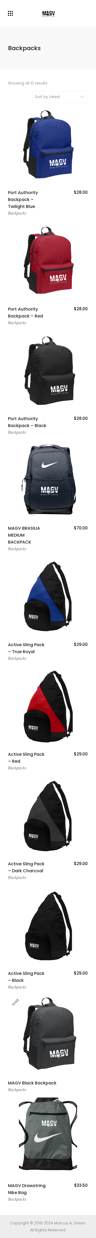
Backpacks (17, 213)
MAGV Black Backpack (32, 1083)
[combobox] (60, 97)
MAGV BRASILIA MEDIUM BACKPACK (24, 535)
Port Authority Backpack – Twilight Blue (23, 200)
